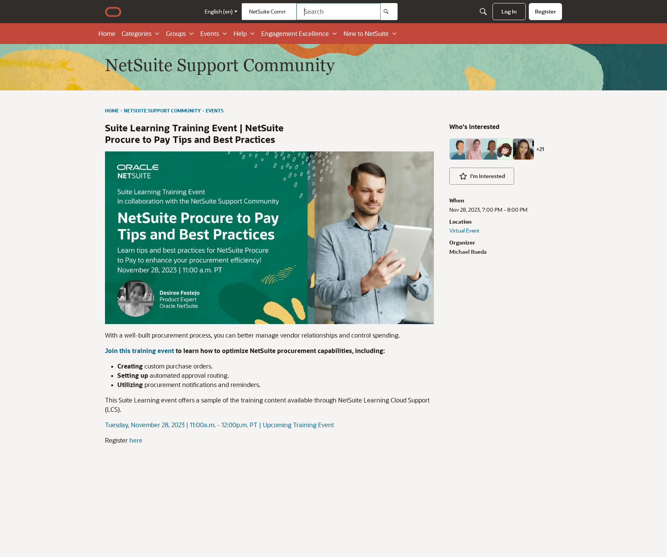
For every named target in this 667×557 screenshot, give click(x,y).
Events (209, 33)
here (135, 440)
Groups (176, 33)
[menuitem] (509, 11)
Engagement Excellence (295, 33)
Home (106, 33)
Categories (136, 33)
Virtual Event (464, 230)
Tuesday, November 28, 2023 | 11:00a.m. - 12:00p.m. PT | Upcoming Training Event (219, 425)
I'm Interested (487, 176)
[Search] (389, 11)
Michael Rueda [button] (468, 251)
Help (240, 33)
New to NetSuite (366, 33)
